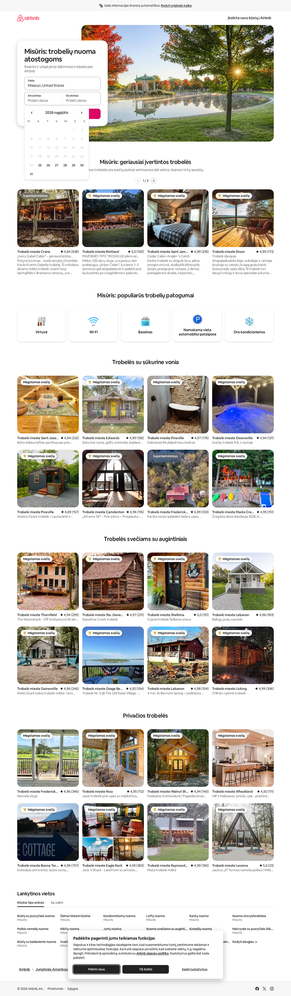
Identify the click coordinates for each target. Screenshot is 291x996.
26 (48, 165)
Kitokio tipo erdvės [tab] (30, 903)
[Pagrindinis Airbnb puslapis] (28, 18)
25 (40, 165)
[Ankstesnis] (137, 180)
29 (73, 165)
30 (82, 165)
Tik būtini (145, 969)
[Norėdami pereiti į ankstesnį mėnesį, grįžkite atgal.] (32, 112)
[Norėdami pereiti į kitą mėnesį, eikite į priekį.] (81, 112)
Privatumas (55, 989)
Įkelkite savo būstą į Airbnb (249, 18)
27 (56, 165)
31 (31, 174)
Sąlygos (72, 989)
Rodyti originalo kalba (176, 6)
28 (65, 165)
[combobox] (62, 85)
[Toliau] (153, 180)
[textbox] (43, 100)
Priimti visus (96, 969)
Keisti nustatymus (194, 969)
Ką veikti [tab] (57, 903)
